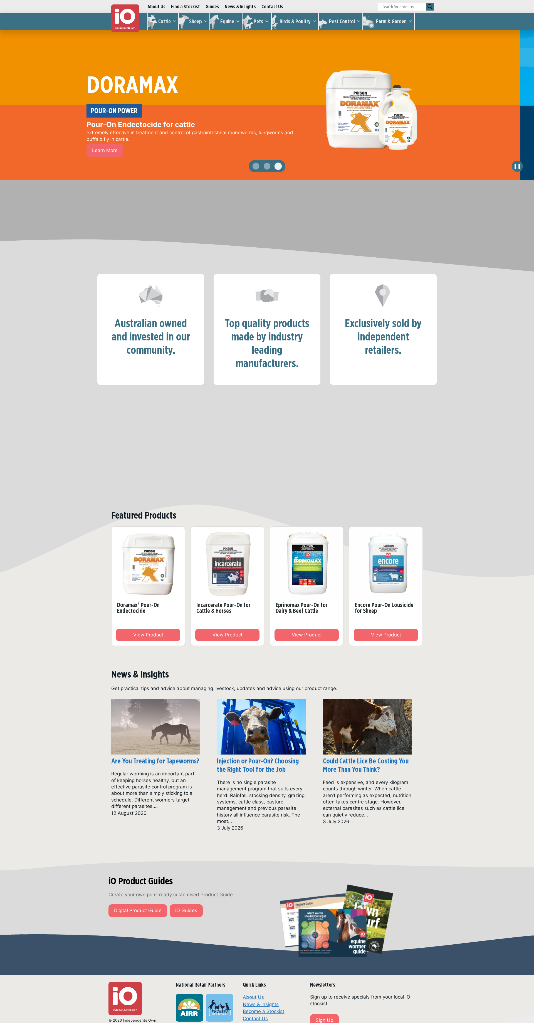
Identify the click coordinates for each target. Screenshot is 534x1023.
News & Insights (240, 6)
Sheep (195, 21)
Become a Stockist (263, 1011)
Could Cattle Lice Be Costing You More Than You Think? (366, 765)
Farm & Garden (391, 21)
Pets (258, 21)
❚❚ (517, 166)
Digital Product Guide (138, 910)
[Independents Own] (125, 18)
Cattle (164, 21)
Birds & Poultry (295, 21)
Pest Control (342, 21)
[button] (256, 166)
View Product (148, 635)
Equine (227, 21)
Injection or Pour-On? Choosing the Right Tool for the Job (258, 765)
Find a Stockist (185, 6)
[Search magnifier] (430, 7)
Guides (212, 6)
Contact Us (272, 6)
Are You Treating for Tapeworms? (155, 761)
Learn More (118, 144)
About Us (156, 6)
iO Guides (186, 910)
